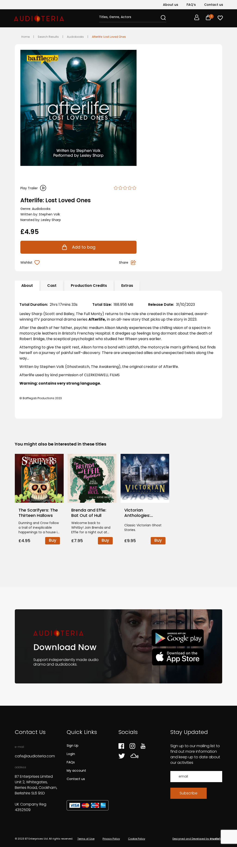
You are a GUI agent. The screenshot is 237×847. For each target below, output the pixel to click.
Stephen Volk (49, 214)
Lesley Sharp (51, 220)
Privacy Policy (111, 839)
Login (71, 754)
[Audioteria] (39, 18)
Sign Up (72, 745)
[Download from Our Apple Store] (178, 656)
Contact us (213, 4)
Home (25, 37)
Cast (51, 285)
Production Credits (89, 285)
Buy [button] (52, 540)
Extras (127, 285)
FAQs (71, 762)
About (27, 285)
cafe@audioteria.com (35, 756)
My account (76, 770)
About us (170, 4)
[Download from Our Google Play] (178, 638)
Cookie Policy (136, 839)
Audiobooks (75, 37)
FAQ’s (191, 4)
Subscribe (188, 793)
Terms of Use (85, 839)
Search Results (48, 37)
